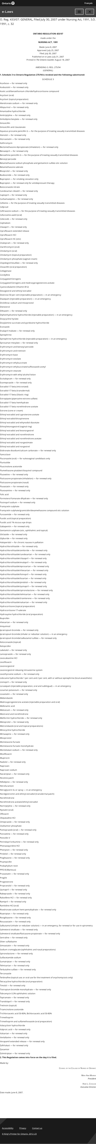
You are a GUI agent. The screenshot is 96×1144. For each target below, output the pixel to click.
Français (88, 3)
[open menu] (79, 12)
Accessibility (7, 1128)
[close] (90, 12)
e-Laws (7, 11)
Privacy (22, 1128)
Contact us (37, 1128)
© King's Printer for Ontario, (19, 1134)
